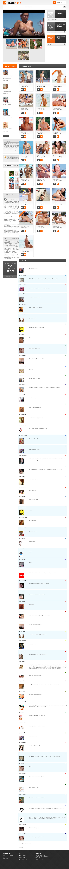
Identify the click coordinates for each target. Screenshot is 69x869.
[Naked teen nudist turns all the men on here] (26, 100)
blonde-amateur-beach (7, 115)
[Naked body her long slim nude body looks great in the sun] (43, 194)
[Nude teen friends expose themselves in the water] (43, 171)
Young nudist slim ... (24, 202)
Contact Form (39, 859)
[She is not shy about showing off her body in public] (59, 124)
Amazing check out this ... (25, 226)
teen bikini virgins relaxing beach (11, 243)
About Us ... (5, 136)
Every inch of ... (56, 85)
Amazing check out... (41, 226)
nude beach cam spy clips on (10, 252)
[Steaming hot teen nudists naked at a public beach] (26, 124)
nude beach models (14, 254)
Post (21, 847)
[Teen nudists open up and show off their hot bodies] (59, 100)
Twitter (23, 857)
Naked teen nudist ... (24, 108)
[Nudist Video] (12, 2)
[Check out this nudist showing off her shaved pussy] (26, 242)
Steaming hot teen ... (24, 132)
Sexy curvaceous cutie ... (25, 155)
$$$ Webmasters (6, 857)
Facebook (23, 855)
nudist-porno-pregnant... (7, 128)
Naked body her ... (40, 202)
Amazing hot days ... (24, 85)
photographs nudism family (13, 245)
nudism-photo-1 (8, 258)
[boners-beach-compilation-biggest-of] (5, 112)
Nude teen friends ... (40, 179)
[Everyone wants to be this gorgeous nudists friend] (59, 171)
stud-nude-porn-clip (6, 89)
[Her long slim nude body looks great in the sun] (59, 218)
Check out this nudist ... (25, 250)
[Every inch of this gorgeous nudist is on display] (59, 76)
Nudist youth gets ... (40, 155)
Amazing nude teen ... (41, 108)
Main (7, 7)
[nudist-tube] (5, 72)
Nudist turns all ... (40, 85)
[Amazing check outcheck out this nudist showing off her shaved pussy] (43, 218)
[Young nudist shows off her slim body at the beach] (26, 194)
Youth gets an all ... (56, 202)
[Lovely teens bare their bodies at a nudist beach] (59, 147)
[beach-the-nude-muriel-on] (5, 99)
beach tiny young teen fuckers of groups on (11, 249)
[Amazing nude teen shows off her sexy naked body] (43, 100)
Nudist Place (24, 859)
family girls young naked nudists (11, 241)
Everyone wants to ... (57, 179)
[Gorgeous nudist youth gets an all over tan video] (43, 147)
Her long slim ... (40, 132)
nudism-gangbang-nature (8, 256)
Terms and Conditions (7, 860)
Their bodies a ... (56, 155)
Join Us (16, 7)
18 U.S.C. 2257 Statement (8, 855)
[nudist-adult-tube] (5, 86)
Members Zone (28, 7)
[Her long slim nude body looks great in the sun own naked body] (43, 124)
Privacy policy (5, 858)
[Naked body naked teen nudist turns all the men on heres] (43, 76)
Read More (5, 80)
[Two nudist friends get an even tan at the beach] (26, 171)
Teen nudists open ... (57, 108)
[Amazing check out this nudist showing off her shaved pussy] (26, 218)
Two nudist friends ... (24, 179)
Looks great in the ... (57, 226)
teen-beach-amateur (6, 102)
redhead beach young (9, 246)
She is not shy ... (56, 132)
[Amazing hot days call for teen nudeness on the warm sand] (26, 76)
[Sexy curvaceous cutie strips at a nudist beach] (26, 147)
